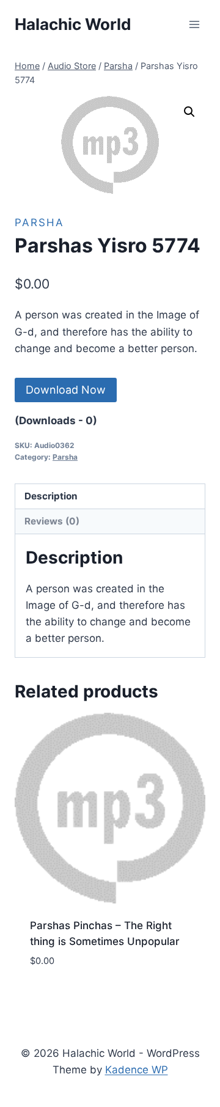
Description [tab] (51, 496)
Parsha (39, 222)
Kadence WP (136, 1070)
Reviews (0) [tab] (51, 521)
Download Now (66, 389)
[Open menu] (194, 24)
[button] (189, 112)
